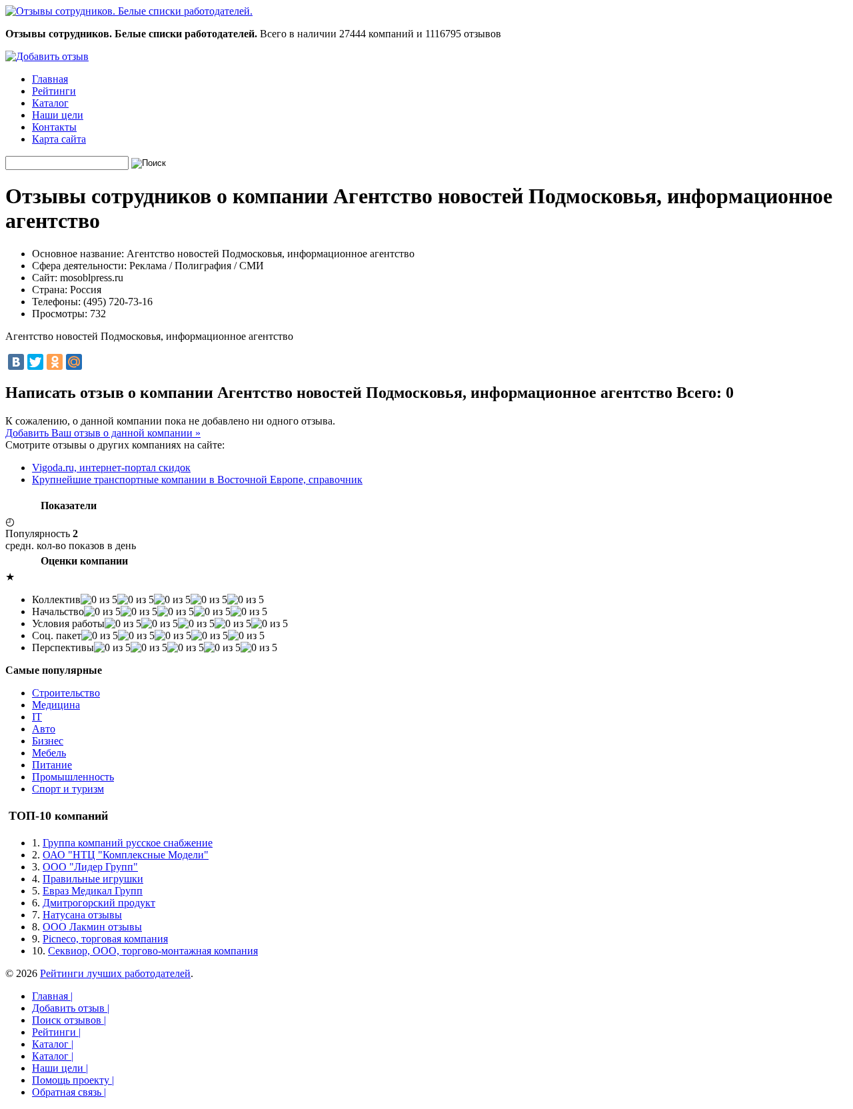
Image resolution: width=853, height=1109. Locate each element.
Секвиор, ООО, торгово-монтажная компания (153, 950)
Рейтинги (54, 91)
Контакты (54, 127)
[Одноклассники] (55, 362)
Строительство (66, 692)
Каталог (50, 103)
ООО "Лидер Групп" (90, 866)
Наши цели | (60, 1068)
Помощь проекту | (73, 1080)
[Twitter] (35, 362)
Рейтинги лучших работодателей (115, 973)
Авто (43, 728)
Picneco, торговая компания (105, 938)
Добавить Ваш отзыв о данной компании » (103, 433)
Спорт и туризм (68, 788)
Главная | (52, 996)
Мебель (49, 752)
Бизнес (47, 740)
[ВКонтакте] (16, 362)
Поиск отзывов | (69, 1020)
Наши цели (57, 115)
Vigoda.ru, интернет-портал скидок (111, 467)
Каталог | (52, 1044)
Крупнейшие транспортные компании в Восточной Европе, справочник (197, 479)
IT (37, 716)
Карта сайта (59, 139)
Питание (52, 764)
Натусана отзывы (82, 914)
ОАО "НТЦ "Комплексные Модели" (126, 854)
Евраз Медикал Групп (93, 890)
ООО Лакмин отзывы (92, 926)
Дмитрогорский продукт (99, 902)
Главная (50, 79)
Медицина (56, 704)
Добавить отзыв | (70, 1008)
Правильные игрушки (93, 878)
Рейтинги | (56, 1032)
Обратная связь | (69, 1092)
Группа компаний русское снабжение (128, 842)
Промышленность (73, 776)
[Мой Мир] (74, 362)
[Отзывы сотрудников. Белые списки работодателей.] (129, 11)
